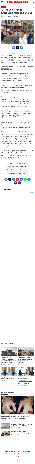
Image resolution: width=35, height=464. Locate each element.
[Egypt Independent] (17, 2)
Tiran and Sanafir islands (18, 173)
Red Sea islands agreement (18, 166)
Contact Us (17, 454)
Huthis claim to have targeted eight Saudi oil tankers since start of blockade (25, 360)
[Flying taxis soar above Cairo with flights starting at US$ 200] (5, 426)
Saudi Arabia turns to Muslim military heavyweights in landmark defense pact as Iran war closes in (25, 380)
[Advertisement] (17, 268)
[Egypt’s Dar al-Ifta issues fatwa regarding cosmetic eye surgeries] (5, 433)
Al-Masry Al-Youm (21, 451)
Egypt (3, 7)
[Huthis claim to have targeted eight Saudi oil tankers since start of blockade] (26, 351)
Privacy (29, 454)
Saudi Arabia (12, 170)
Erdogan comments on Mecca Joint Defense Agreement (8, 378)
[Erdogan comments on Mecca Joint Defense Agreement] (9, 371)
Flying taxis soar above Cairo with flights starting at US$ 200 (21, 425)
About (5, 454)
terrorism (24, 170)
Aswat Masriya (7, 16)
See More (17, 439)
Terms (17, 456)
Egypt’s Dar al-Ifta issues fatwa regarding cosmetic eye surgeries (21, 432)
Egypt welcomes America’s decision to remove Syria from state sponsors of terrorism (8, 360)
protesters (22, 163)
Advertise (10, 454)
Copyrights (24, 454)
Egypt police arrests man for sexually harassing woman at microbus (15, 417)
